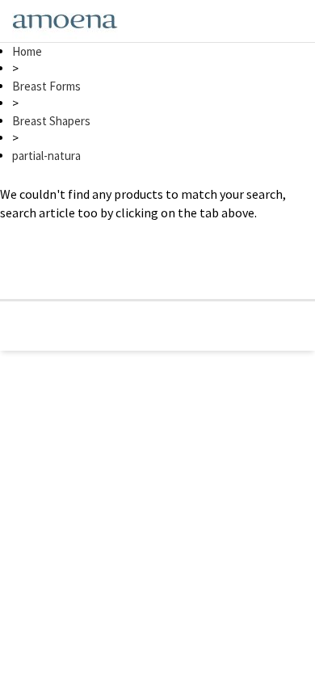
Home (27, 51)
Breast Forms (46, 86)
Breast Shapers (51, 120)
